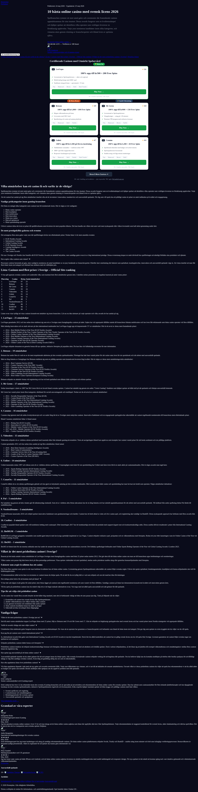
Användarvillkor (19, 781)
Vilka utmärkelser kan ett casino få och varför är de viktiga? (23, 57)
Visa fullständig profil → (10, 701)
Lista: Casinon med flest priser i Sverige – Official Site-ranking (68, 57)
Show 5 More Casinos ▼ (99, 174)
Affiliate (28, 781)
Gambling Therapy (12, 772)
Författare (4, 4)
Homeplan (4, 2)
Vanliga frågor (133, 57)
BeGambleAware (28, 772)
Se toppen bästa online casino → (59, 42)
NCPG (39, 772)
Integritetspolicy (6, 781)
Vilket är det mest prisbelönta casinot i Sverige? (109, 57)
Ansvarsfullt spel (51, 781)
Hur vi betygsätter (38, 781)
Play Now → (99, 92)
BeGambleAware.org (118, 179)
